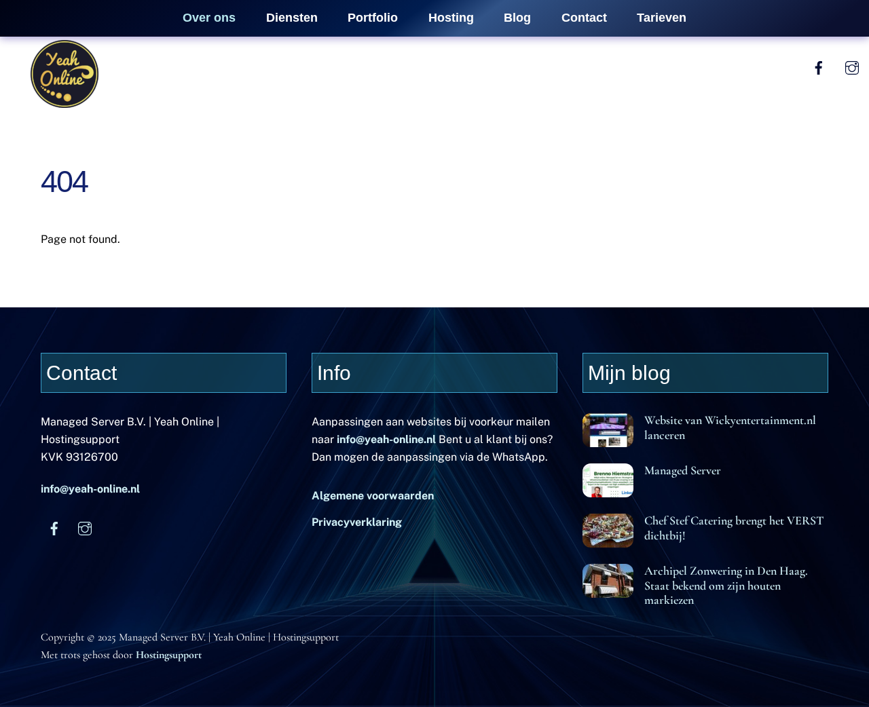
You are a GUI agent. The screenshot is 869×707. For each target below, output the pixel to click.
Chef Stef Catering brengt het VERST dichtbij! (734, 528)
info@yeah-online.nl (90, 488)
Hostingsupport (169, 655)
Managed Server (682, 470)
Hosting (451, 17)
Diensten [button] (292, 17)
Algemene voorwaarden (373, 495)
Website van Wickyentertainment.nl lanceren (730, 427)
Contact (584, 17)
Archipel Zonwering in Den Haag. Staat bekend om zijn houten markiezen (726, 585)
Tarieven (661, 17)
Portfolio (373, 17)
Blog (517, 17)
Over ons (209, 17)
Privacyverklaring (357, 522)
